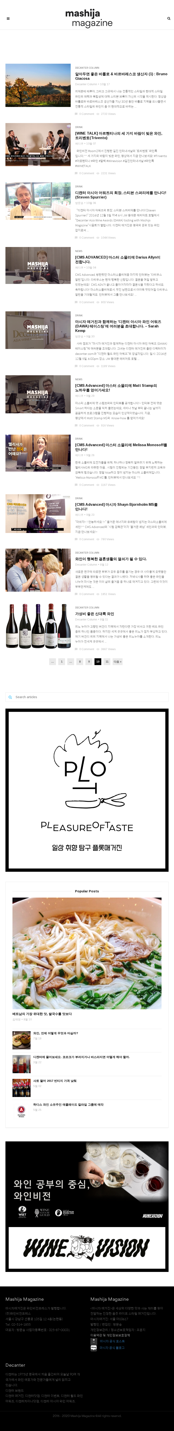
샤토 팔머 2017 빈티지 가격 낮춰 (55, 1080)
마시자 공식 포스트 (112, 1341)
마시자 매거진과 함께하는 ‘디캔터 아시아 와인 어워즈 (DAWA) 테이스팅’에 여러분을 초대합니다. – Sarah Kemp (118, 326)
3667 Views (106, 649)
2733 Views (106, 114)
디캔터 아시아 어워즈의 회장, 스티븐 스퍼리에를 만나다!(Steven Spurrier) (120, 195)
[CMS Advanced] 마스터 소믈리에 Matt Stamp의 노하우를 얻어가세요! (116, 388)
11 (107, 661)
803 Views (105, 302)
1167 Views (106, 485)
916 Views (105, 425)
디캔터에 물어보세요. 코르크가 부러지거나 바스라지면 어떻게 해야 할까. (81, 1057)
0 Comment (84, 114)
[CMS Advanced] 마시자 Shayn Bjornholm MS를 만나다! (116, 507)
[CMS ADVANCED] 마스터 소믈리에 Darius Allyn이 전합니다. (117, 259)
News (78, 251)
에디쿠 (79, 143)
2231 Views (106, 173)
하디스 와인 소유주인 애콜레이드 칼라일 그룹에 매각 (68, 1104)
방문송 (79, 203)
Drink (79, 127)
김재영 (16, 1019)
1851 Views (106, 594)
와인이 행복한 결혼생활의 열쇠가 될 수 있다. (111, 559)
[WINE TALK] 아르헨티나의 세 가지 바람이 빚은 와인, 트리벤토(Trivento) (118, 135)
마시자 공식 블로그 (112, 1348)
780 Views (105, 539)
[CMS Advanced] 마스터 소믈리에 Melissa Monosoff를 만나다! (121, 447)
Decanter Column (87, 68)
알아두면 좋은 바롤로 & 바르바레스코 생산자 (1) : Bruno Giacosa (121, 76)
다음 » (117, 661)
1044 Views (106, 237)
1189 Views (106, 366)
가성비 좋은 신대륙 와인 (94, 614)
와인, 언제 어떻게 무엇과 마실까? (55, 1033)
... (52, 661)
